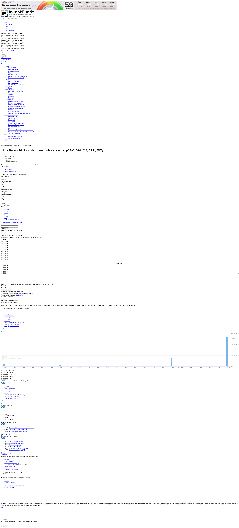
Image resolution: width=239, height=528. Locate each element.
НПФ (10, 128)
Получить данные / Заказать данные (15, 464)
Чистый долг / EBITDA (11, 324)
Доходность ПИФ (14, 111)
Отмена (3, 61)
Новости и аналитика (11, 115)
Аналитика (11, 118)
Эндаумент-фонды (14, 133)
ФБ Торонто (8, 169)
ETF (5, 28)
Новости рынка (13, 116)
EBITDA (7, 317)
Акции (6, 22)
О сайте (6, 459)
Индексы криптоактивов (16, 104)
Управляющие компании (16, 123)
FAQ (5, 468)
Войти (3, 50)
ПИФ (6, 26)
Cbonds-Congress (9, 482)
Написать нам (8, 461)
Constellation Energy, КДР (17, 450)
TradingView (20, 295)
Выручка (7, 314)
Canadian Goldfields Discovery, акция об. (21, 428)
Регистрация (10, 50)
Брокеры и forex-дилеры (16, 125)
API (5, 140)
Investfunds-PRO (9, 466)
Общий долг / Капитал (11, 326)
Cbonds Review (9, 487)
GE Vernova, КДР (14, 446)
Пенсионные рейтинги (15, 136)
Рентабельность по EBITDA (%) (14, 322)
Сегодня (7, 209)
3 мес (6, 213)
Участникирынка (9, 121)
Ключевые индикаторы (15, 101)
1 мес (6, 211)
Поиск (10, 88)
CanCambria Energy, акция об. (18, 429)
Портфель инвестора (11, 469)
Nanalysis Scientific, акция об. (18, 431)
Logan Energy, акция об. (16, 443)
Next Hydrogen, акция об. (17, 441)
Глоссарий (11, 120)
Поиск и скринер (13, 81)
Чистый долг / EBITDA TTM (13, 396)
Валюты (10, 110)
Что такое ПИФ (13, 69)
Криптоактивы (9, 30)
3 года (6, 218)
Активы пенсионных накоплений (19, 113)
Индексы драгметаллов (15, 91)
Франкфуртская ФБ (10, 171)
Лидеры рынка (13, 83)
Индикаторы (8, 99)
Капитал (7, 321)
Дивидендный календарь (16, 84)
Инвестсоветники (14, 126)
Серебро (11, 94)
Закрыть (3, 232)
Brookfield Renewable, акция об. (19, 448)
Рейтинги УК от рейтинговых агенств (20, 130)
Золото (10, 93)
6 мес (6, 214)
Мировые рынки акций (15, 108)
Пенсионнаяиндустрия (11, 135)
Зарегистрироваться (7, 59)
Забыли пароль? (6, 58)
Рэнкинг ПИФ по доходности (17, 76)
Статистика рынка (14, 138)
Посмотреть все (6, 434)
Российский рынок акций (16, 106)
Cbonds (6, 481)
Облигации (8, 24)
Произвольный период (11, 219)
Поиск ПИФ (12, 68)
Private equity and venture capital (14, 486)
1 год (6, 216)
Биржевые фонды (13, 71)
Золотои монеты (9, 89)
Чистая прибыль (9, 316)
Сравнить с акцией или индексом (11, 222)
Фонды (6, 66)
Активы (7, 319)
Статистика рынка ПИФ (16, 78)
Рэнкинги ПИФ (13, 74)
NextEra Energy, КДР (15, 445)
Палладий (11, 98)
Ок (2, 507)
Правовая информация (11, 463)
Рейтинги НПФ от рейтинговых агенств (21, 131)
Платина (11, 96)
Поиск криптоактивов (15, 103)
